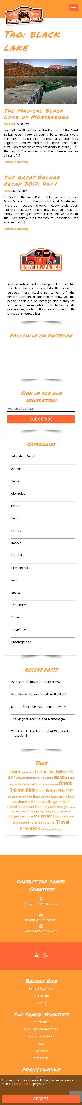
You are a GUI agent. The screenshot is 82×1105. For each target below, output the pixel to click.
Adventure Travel (23, 456)
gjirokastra (23, 784)
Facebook (36, 956)
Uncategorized (21, 642)
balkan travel (31, 778)
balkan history (28, 772)
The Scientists (41, 1022)
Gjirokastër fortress (50, 784)
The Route (18, 605)
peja (42, 811)
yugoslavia (51, 829)
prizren (60, 811)
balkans (20, 778)
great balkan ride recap (20, 797)
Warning (41, 1003)
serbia (23, 817)
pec (37, 811)
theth (30, 823)
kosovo (56, 796)
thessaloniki (20, 823)
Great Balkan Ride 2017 (54, 790)
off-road (30, 811)
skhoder (30, 817)
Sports (15, 592)
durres (13, 784)
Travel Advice (20, 630)
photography (50, 811)
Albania (16, 469)
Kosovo (16, 543)
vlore (43, 829)
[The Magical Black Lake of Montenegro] (40, 105)
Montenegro (19, 568)
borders (50, 778)
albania (15, 772)
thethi (37, 823)
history (46, 797)
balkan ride (45, 772)
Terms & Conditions (41, 989)
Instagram (45, 956)
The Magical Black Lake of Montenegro (36, 114)
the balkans (44, 816)
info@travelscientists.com (41, 920)
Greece (15, 506)
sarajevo (14, 816)
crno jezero (69, 778)
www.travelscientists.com (41, 931)
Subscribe (41, 419)
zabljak (60, 829)
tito (53, 823)
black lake (42, 778)
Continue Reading (16, 162)
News (15, 580)
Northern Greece (18, 811)
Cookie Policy (23, 1084)
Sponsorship (41, 996)
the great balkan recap (64, 817)
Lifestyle (17, 555)
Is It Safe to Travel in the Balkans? (35, 682)
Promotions (41, 1051)
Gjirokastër (36, 784)
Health (15, 518)
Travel (15, 617)
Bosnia (8, 191)
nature (72, 807)
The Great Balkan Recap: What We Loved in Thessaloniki (41, 733)
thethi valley (46, 823)
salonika (67, 811)
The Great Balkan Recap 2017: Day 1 (32, 180)
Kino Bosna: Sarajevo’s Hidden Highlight (38, 694)
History (16, 531)
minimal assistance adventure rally (38, 804)
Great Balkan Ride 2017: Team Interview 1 (39, 706)
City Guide (10, 124)
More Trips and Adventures (41, 1029)
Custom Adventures (41, 1036)
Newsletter (41, 1058)
